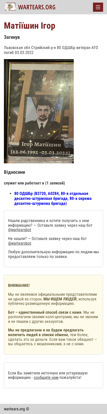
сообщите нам (46, 377)
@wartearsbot (19, 229)
